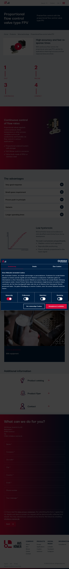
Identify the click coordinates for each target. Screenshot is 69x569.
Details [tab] (34, 266)
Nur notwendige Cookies (34, 306)
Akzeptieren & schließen (56, 306)
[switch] (26, 298)
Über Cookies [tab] (57, 266)
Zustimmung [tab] (12, 266)
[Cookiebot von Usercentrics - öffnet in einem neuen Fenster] (59, 261)
